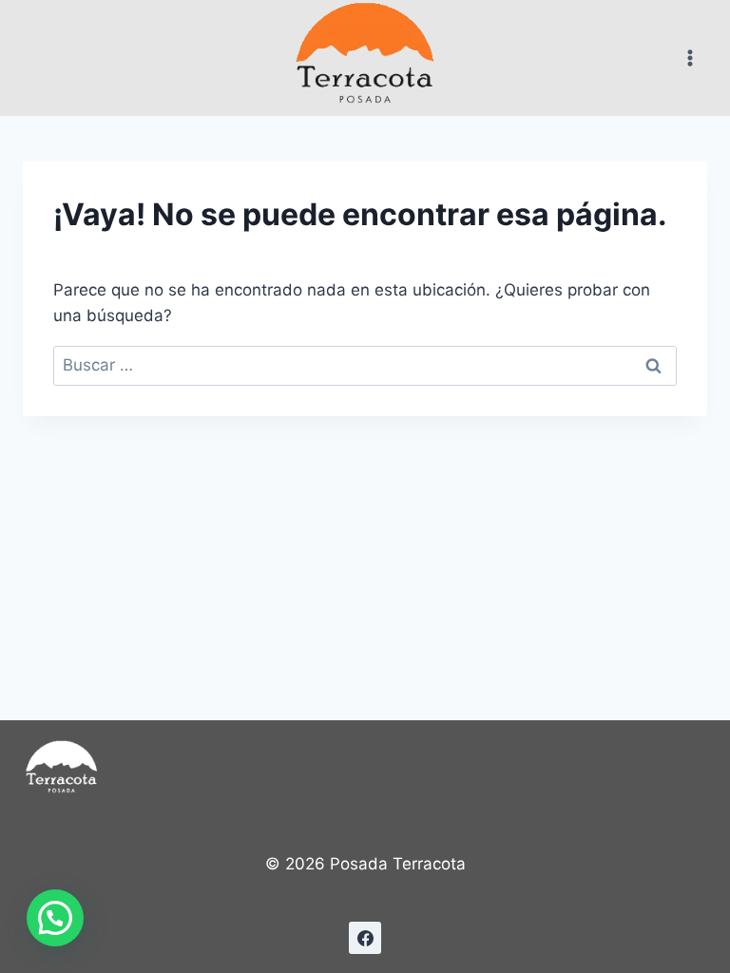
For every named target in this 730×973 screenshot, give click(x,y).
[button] (55, 917)
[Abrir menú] (689, 57)
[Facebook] (365, 938)
